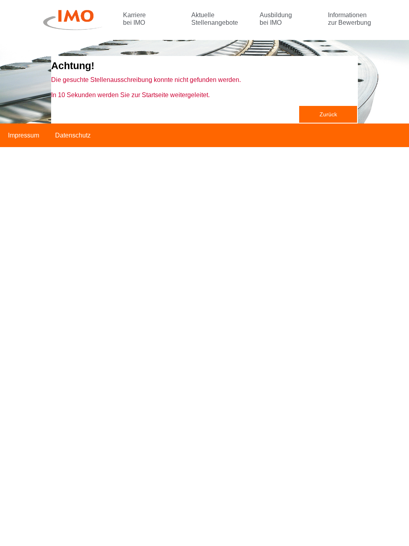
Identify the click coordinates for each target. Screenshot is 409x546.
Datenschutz (73, 135)
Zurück (328, 114)
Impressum (23, 135)
